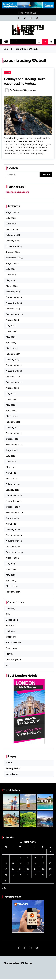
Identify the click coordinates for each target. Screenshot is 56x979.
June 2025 (11, 274)
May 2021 (10, 467)
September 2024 (14, 314)
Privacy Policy (13, 768)
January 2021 (12, 490)
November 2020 (14, 501)
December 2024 (14, 297)
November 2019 (14, 541)
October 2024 (13, 308)
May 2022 (10, 405)
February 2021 (13, 484)
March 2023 (12, 348)
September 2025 (14, 257)
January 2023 (13, 359)
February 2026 (13, 235)
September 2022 (14, 382)
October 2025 (13, 252)
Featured (10, 625)
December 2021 (14, 433)
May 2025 (10, 280)
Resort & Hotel (13, 642)
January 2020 (13, 529)
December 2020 (14, 495)
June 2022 (11, 399)
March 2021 (11, 478)
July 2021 (10, 456)
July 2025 (10, 269)
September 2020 (14, 512)
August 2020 (12, 518)
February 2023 (13, 354)
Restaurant (12, 648)
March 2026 (12, 229)
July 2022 (10, 393)
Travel (7, 72)
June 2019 (11, 569)
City (8, 614)
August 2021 (12, 450)
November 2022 (14, 371)
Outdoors (11, 637)
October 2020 (13, 507)
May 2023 (10, 337)
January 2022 (13, 427)
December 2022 (14, 365)
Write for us (12, 774)
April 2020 (11, 524)
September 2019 (14, 552)
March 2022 (12, 416)
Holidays (10, 631)
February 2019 (13, 592)
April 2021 (11, 473)
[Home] (6, 41)
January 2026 (13, 241)
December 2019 (14, 535)
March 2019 (12, 586)
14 (35, 863)
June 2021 (11, 461)
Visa (8, 665)
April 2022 (11, 410)
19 (20, 869)
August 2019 (12, 558)
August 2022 (12, 388)
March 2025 (11, 286)
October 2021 (13, 439)
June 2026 (11, 224)
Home (9, 763)
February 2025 (13, 291)
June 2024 (11, 331)
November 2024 (14, 303)
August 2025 (12, 263)
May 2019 (10, 575)
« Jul (4, 888)
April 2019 (11, 580)
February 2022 (13, 422)
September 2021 (14, 444)
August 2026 (12, 212)
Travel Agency (13, 659)
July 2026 (11, 218)
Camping (10, 608)
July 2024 (11, 325)
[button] (39, 41)
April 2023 (11, 342)
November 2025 (14, 246)
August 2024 (12, 320)
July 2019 (10, 563)
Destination (12, 620)
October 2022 (13, 376)
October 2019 (13, 546)
